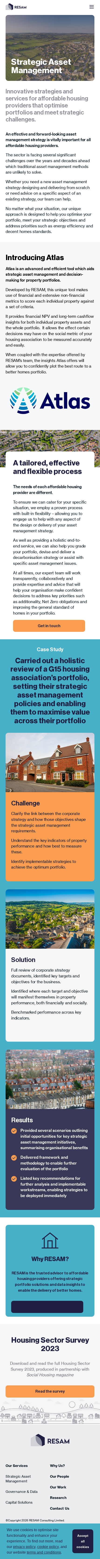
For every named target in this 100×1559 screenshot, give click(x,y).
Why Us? (57, 1465)
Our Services (17, 1465)
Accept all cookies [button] (83, 1541)
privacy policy (24, 1547)
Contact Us (59, 1508)
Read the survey (50, 1391)
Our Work (58, 1487)
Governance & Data (21, 1491)
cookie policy (48, 1547)
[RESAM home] (16, 6)
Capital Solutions (19, 1502)
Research (58, 1497)
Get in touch (49, 626)
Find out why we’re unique (47, 1307)
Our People (59, 1476)
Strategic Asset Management (18, 1478)
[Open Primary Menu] (92, 6)
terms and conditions (44, 1552)
